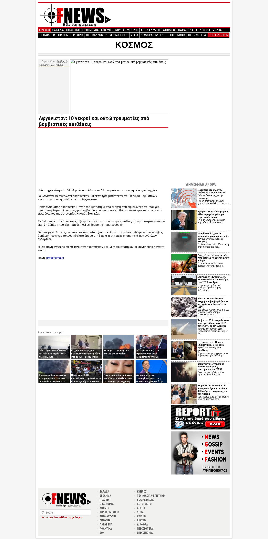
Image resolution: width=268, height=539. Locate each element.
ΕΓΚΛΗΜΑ (105, 495)
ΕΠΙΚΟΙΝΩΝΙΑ (177, 35)
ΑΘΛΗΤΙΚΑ (203, 30)
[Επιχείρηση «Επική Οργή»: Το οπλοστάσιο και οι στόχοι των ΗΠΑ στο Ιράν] (184, 285)
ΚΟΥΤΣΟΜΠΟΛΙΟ (126, 30)
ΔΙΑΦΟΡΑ (147, 35)
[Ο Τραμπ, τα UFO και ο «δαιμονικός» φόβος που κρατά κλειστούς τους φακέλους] (184, 351)
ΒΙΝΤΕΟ (141, 520)
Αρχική (44, 30)
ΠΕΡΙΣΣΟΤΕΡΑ (197, 35)
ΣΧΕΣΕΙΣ (141, 516)
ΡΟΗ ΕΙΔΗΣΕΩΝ (218, 35)
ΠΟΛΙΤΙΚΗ (73, 30)
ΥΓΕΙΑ (134, 35)
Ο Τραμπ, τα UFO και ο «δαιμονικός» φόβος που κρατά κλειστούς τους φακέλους (211, 346)
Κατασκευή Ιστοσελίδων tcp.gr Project (62, 517)
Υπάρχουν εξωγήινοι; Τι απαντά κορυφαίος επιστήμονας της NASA (211, 366)
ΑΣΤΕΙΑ (141, 508)
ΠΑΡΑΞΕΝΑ (186, 30)
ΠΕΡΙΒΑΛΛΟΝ (94, 35)
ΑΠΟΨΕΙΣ (169, 30)
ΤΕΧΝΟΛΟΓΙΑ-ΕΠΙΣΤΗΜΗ (54, 35)
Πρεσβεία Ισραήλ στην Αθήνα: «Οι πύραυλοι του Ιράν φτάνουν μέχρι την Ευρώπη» (211, 193)
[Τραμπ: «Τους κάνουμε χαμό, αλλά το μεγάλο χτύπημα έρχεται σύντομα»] (184, 220)
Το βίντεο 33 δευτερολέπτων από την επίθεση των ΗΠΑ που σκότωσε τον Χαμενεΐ (213, 323)
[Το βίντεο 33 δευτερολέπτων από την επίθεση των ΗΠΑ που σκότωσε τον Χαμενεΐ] (184, 329)
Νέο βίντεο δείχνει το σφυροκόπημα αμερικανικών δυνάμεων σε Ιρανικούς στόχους (213, 237)
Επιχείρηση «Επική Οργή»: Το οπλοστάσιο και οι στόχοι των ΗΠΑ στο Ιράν (213, 279)
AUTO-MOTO (144, 503)
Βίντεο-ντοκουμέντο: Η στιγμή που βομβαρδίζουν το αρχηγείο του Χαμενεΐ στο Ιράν (213, 302)
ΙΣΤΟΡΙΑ (78, 35)
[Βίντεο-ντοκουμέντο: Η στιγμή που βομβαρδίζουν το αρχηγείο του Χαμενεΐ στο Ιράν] (184, 307)
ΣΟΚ (102, 532)
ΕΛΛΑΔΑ (58, 30)
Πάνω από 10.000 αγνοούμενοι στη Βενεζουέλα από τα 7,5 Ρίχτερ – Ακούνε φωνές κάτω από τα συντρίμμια (86, 381)
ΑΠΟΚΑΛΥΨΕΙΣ (150, 30)
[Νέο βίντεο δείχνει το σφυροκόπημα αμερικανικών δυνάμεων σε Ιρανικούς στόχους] (184, 242)
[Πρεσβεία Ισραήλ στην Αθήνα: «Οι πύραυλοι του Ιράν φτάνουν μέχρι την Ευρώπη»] (184, 198)
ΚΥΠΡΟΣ (160, 35)
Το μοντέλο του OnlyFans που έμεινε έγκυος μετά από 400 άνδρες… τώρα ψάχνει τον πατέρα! (213, 389)
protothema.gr (55, 257)
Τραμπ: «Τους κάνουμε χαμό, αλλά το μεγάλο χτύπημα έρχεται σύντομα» (213, 214)
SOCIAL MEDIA (145, 499)
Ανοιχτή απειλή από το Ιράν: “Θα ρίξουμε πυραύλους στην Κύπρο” (213, 258)
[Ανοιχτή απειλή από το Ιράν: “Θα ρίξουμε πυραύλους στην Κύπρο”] (184, 264)
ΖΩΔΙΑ (217, 30)
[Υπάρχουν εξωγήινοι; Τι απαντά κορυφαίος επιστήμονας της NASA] (184, 372)
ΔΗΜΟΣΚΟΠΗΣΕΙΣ (117, 35)
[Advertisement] (71, 157)
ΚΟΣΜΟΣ (107, 30)
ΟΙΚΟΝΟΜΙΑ (90, 30)
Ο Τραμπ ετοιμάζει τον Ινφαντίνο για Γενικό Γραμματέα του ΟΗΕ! (147, 353)
